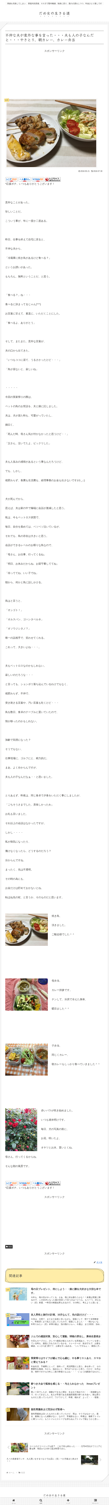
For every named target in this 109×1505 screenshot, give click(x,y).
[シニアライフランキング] (52, 179)
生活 (10, 1247)
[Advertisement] (54, 73)
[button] (100, 822)
